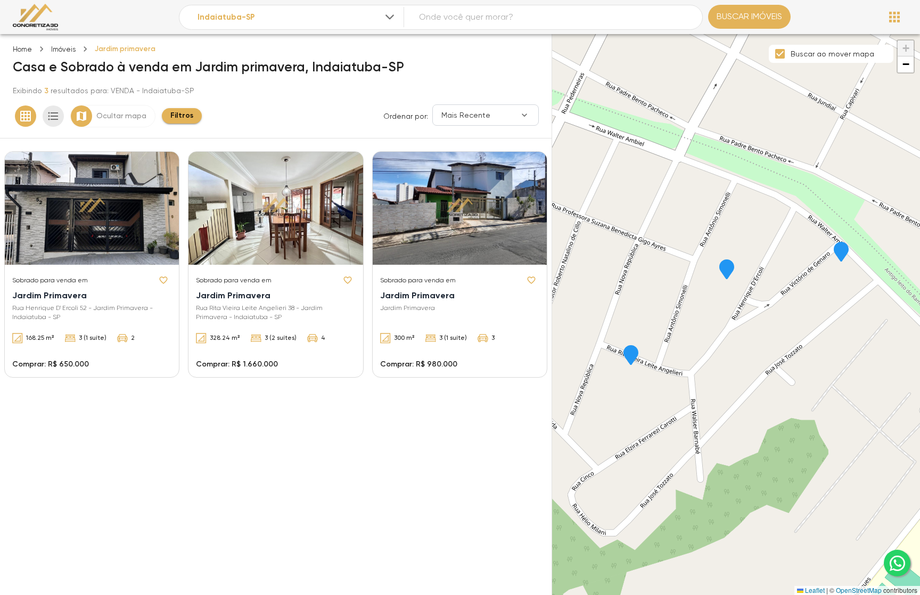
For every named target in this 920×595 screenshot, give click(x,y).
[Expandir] (389, 17)
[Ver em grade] (25, 116)
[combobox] (297, 17)
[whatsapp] (897, 563)
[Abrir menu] (894, 17)
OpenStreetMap (859, 589)
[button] (841, 252)
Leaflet (814, 589)
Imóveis (63, 49)
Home (22, 49)
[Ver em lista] (53, 116)
